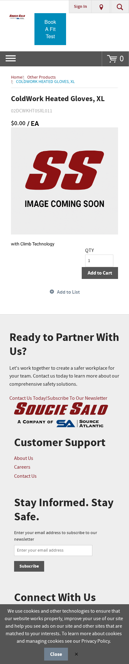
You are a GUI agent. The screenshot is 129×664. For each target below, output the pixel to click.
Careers (22, 467)
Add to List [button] (68, 292)
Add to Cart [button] (100, 273)
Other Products (41, 77)
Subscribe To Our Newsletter (77, 398)
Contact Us (25, 476)
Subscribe (29, 566)
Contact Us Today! (28, 398)
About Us (23, 458)
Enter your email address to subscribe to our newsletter (55, 536)
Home (16, 77)
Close (56, 654)
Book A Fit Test (50, 29)
